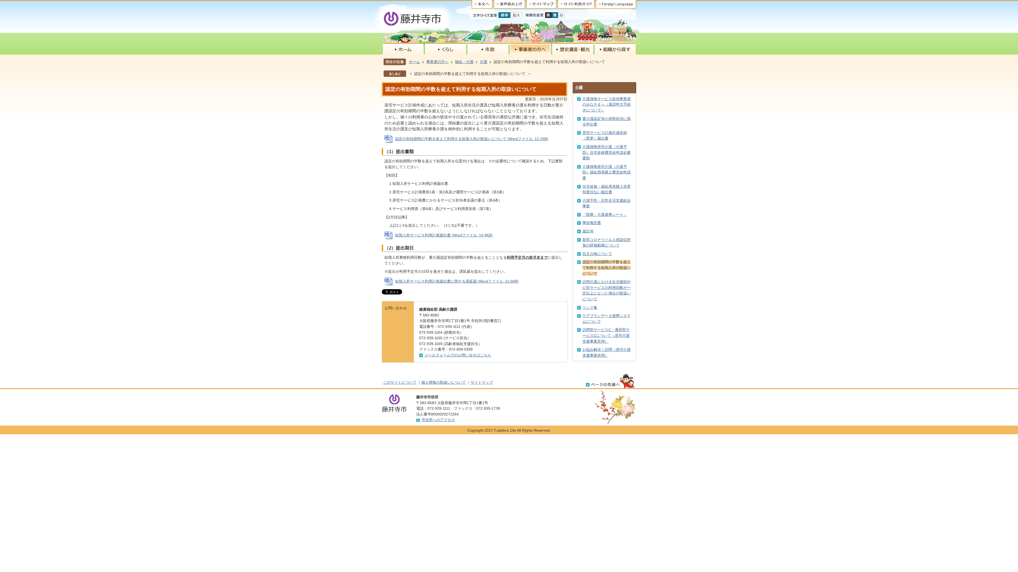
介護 (483, 62)
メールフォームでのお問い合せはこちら (457, 355)
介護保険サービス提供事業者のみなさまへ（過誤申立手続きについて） (606, 104)
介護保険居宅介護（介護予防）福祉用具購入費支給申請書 (606, 172)
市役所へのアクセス (438, 420)
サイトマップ (482, 382)
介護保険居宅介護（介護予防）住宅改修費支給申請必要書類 (606, 152)
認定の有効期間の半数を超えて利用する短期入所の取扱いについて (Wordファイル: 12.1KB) (471, 139)
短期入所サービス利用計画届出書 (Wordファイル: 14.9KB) (444, 235)
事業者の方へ (437, 62)
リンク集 (589, 307)
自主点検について (597, 254)
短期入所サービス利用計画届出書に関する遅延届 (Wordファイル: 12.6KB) (457, 281)
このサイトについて (399, 382)
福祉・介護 (464, 62)
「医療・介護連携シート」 (604, 214)
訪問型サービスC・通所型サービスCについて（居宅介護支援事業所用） (606, 335)
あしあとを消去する (529, 74)
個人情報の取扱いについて (443, 382)
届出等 (588, 231)
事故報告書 (591, 223)
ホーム (414, 62)
